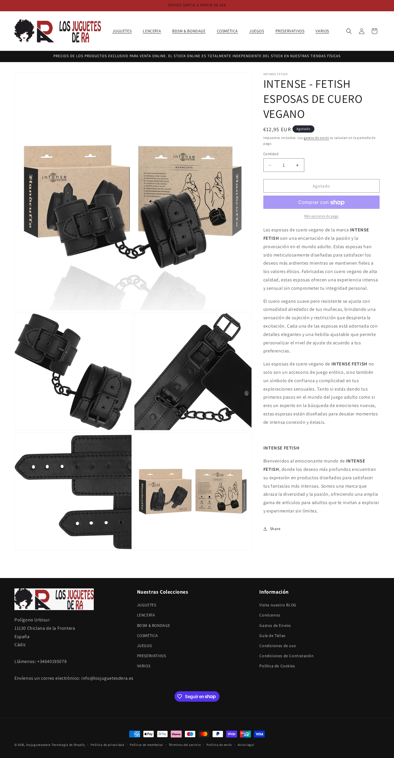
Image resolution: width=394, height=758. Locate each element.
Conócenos (269, 615)
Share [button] (275, 528)
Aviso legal (246, 744)
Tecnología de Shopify (68, 745)
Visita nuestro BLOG (277, 604)
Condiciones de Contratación (286, 655)
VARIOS (144, 666)
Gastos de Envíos (275, 625)
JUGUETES (146, 604)
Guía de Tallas (272, 635)
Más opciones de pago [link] (321, 216)
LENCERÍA (146, 615)
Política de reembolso (146, 744)
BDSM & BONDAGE (153, 625)
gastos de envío (316, 137)
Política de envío (219, 744)
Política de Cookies (277, 666)
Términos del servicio (185, 744)
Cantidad (270, 153)
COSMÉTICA (147, 635)
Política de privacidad (107, 744)
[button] (124, 31)
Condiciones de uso (277, 645)
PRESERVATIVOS (151, 655)
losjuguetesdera (38, 745)
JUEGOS (144, 645)
